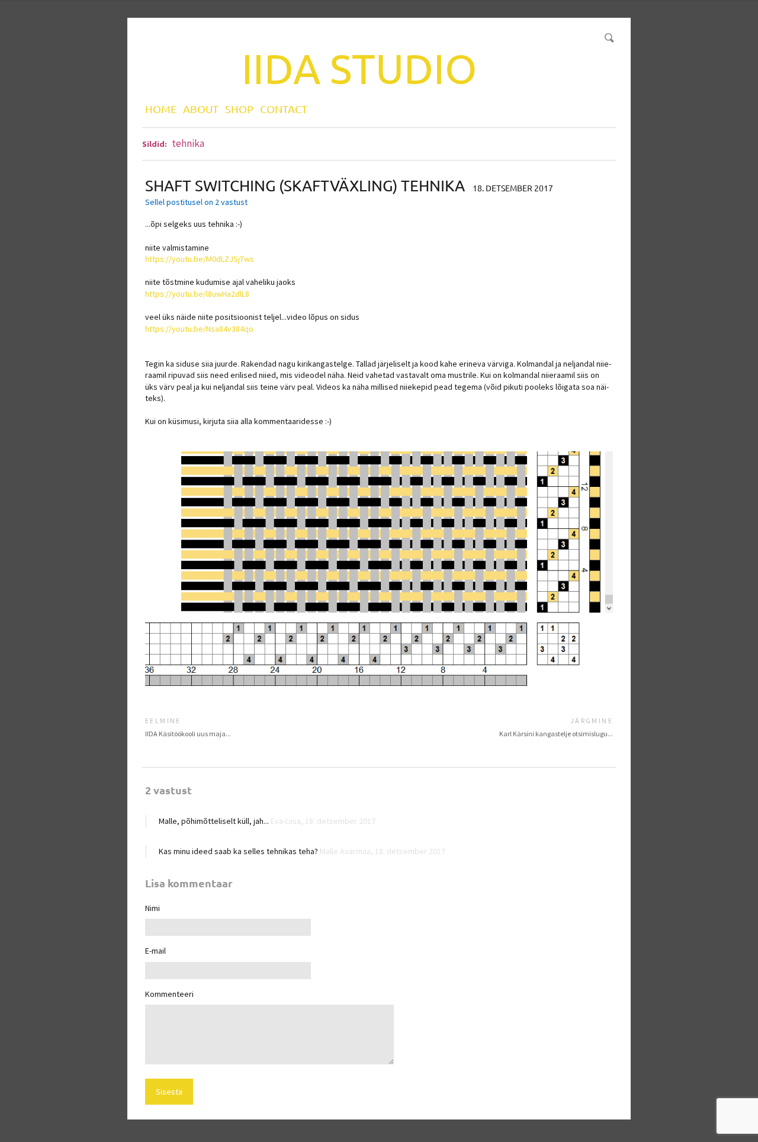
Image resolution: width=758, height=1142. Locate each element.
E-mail (155, 950)
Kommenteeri (169, 994)
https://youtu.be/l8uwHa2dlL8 (197, 293)
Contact (283, 108)
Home (160, 108)
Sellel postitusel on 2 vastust (196, 202)
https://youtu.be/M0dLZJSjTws (199, 259)
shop (239, 108)
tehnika (188, 143)
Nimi (152, 908)
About (201, 108)
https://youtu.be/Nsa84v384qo (199, 328)
